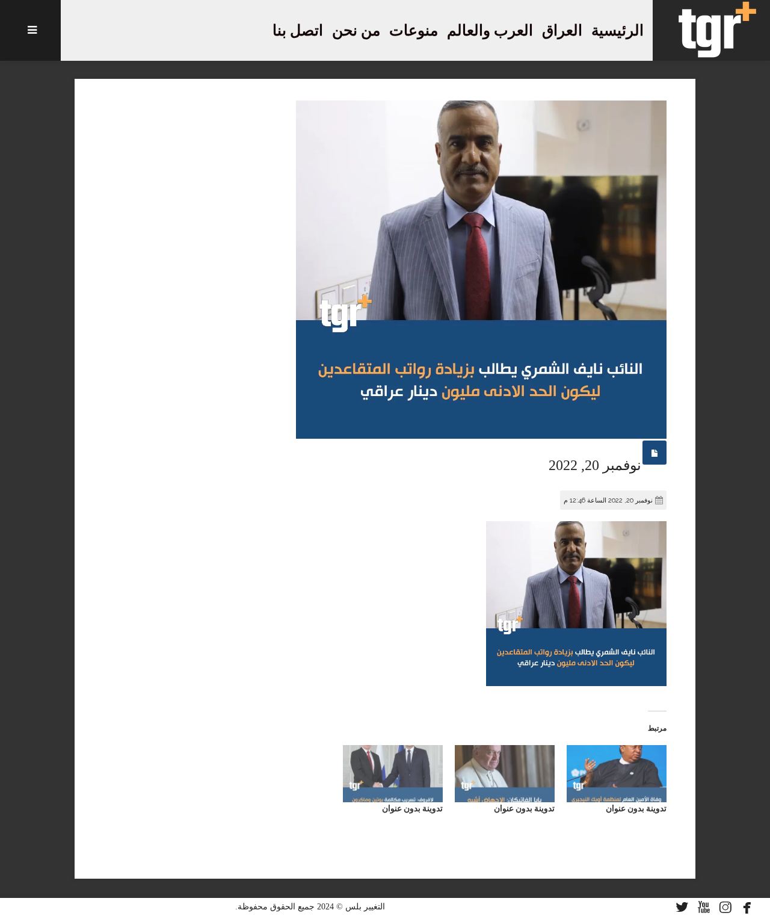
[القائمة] (30, 30)
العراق (562, 30)
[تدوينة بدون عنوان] (617, 773)
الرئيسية (617, 30)
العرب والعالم (490, 30)
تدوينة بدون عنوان (636, 808)
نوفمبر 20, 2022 (595, 465)
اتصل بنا (298, 30)
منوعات (413, 30)
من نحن (356, 30)
